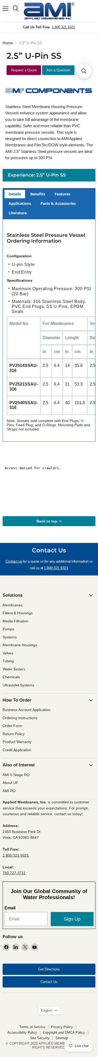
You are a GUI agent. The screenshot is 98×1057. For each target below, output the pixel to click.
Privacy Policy (62, 1027)
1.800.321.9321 (63, 27)
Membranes (12, 605)
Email (9, 908)
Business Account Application (26, 710)
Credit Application (17, 750)
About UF (10, 783)
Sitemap (61, 1038)
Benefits (37, 193)
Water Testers (14, 669)
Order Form (12, 726)
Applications (20, 203)
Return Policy (14, 734)
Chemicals (11, 677)
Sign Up (72, 919)
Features (62, 193)
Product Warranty (17, 742)
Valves (8, 653)
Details (15, 193)
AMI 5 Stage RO (16, 775)
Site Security (40, 1038)
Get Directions (49, 969)
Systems (10, 637)
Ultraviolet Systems (18, 685)
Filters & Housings (18, 613)
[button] (83, 71)
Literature (18, 212)
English (46, 1010)
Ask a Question (58, 70)
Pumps (8, 629)
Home (8, 43)
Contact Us (49, 982)
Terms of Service (32, 1027)
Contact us (13, 561)
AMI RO (9, 791)
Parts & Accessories (58, 203)
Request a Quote (24, 70)
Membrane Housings (20, 645)
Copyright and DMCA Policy (64, 1032)
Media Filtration (15, 621)
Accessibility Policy (22, 1032)
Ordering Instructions (20, 718)
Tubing (8, 661)
